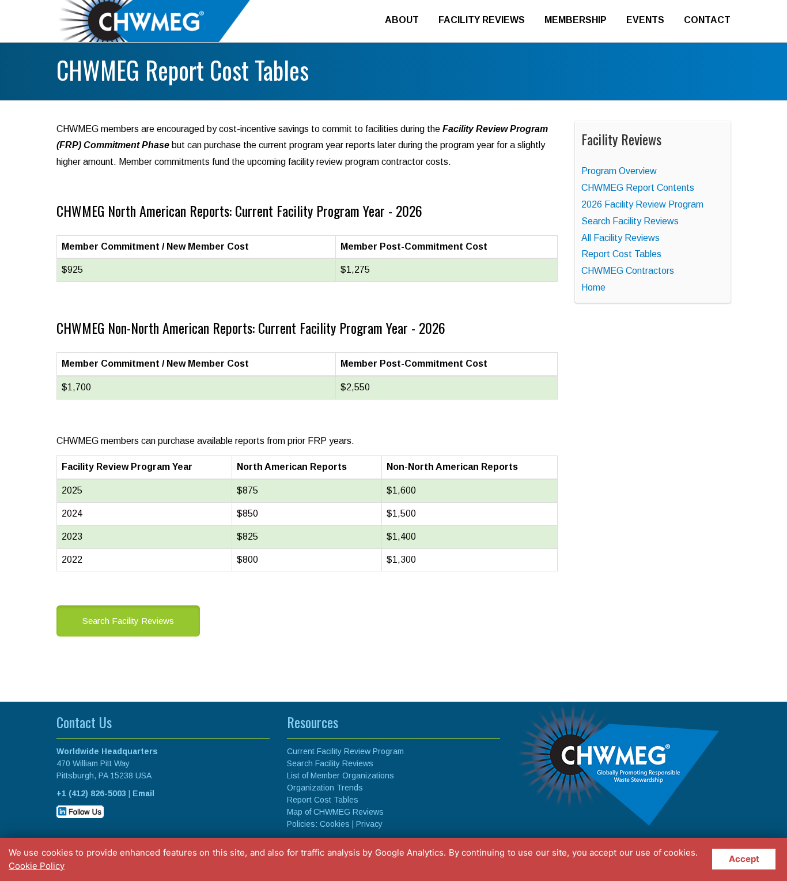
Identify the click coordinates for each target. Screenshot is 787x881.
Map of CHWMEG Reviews (335, 811)
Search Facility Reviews (630, 221)
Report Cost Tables (621, 254)
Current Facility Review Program (345, 751)
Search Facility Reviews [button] (128, 621)
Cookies (335, 824)
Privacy (369, 824)
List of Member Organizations (340, 775)
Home (593, 287)
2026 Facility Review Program (642, 204)
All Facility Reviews (620, 238)
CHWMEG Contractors (627, 271)
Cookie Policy (37, 865)
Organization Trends (325, 787)
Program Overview (619, 171)
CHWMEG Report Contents (637, 188)
